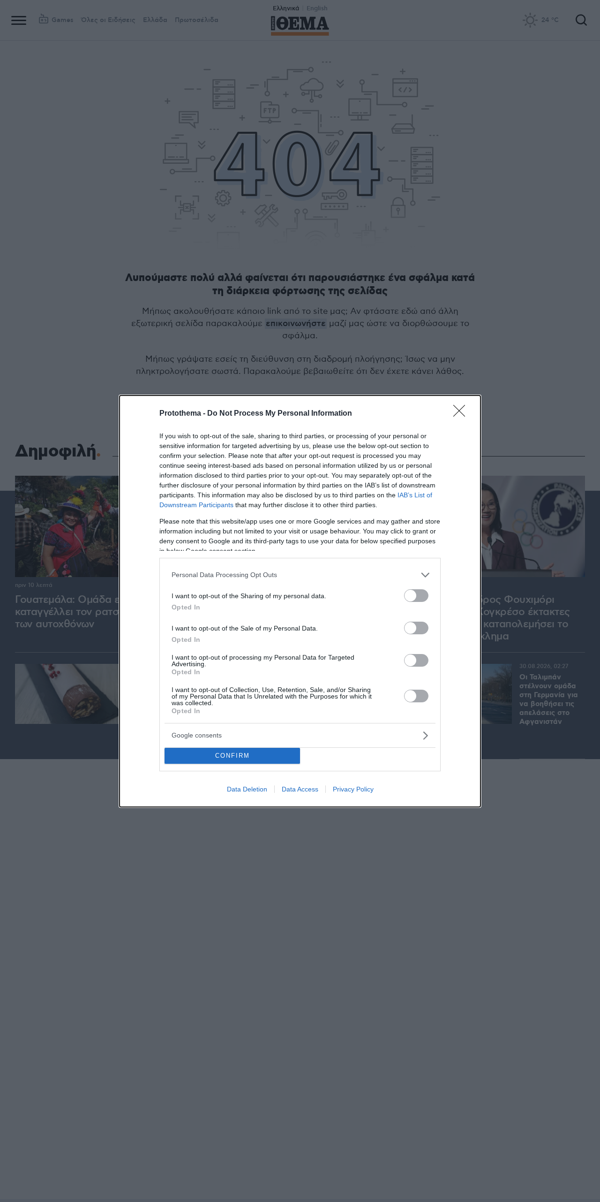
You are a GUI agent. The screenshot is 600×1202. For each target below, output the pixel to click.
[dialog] (300, 601)
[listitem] (300, 575)
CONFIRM (232, 755)
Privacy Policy (353, 789)
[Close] (462, 414)
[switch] (416, 595)
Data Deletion (247, 789)
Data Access (300, 789)
